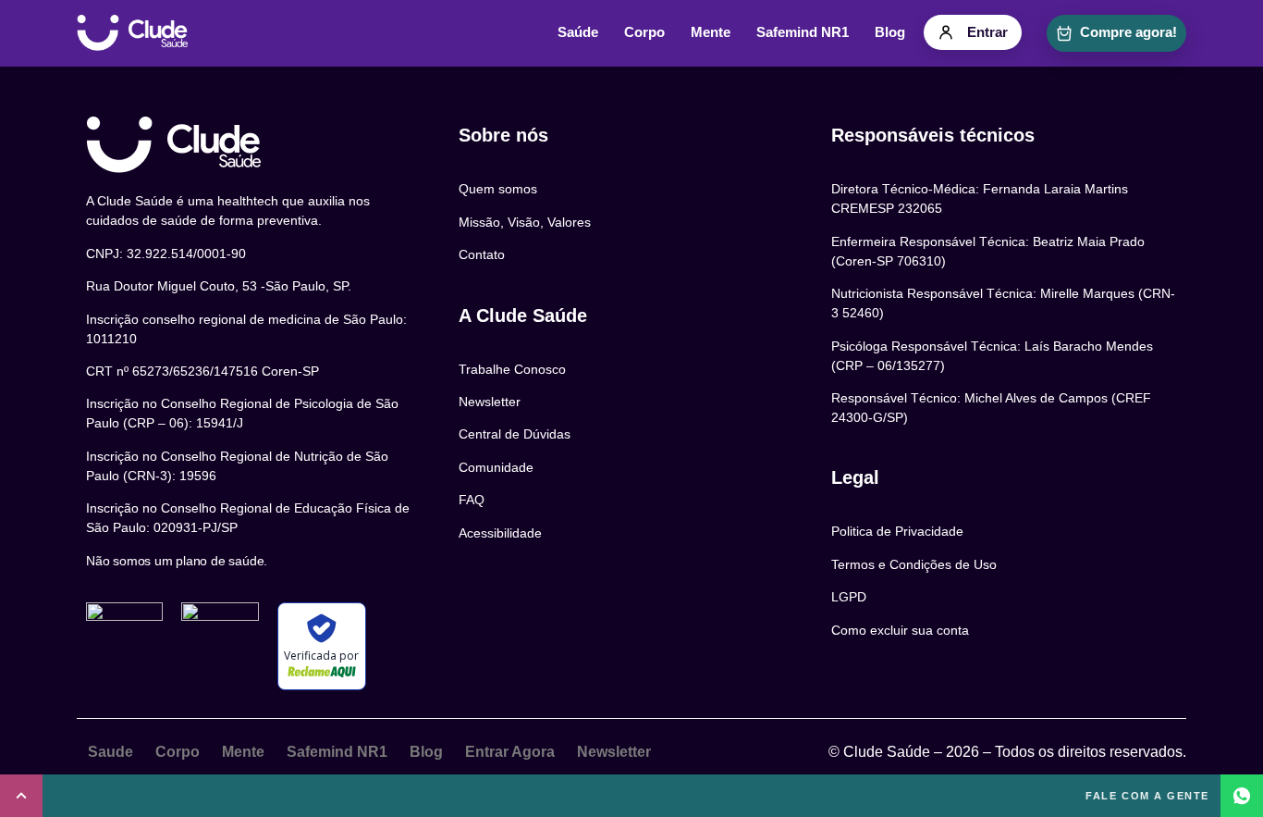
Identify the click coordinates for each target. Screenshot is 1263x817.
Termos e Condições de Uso (914, 564)
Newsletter (614, 752)
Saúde (578, 32)
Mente (710, 32)
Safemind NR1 (802, 32)
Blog (890, 32)
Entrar (987, 32)
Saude (110, 752)
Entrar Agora (510, 752)
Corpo (644, 32)
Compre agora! (1128, 32)
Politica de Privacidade (897, 531)
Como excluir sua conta (900, 630)
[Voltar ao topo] (21, 795)
